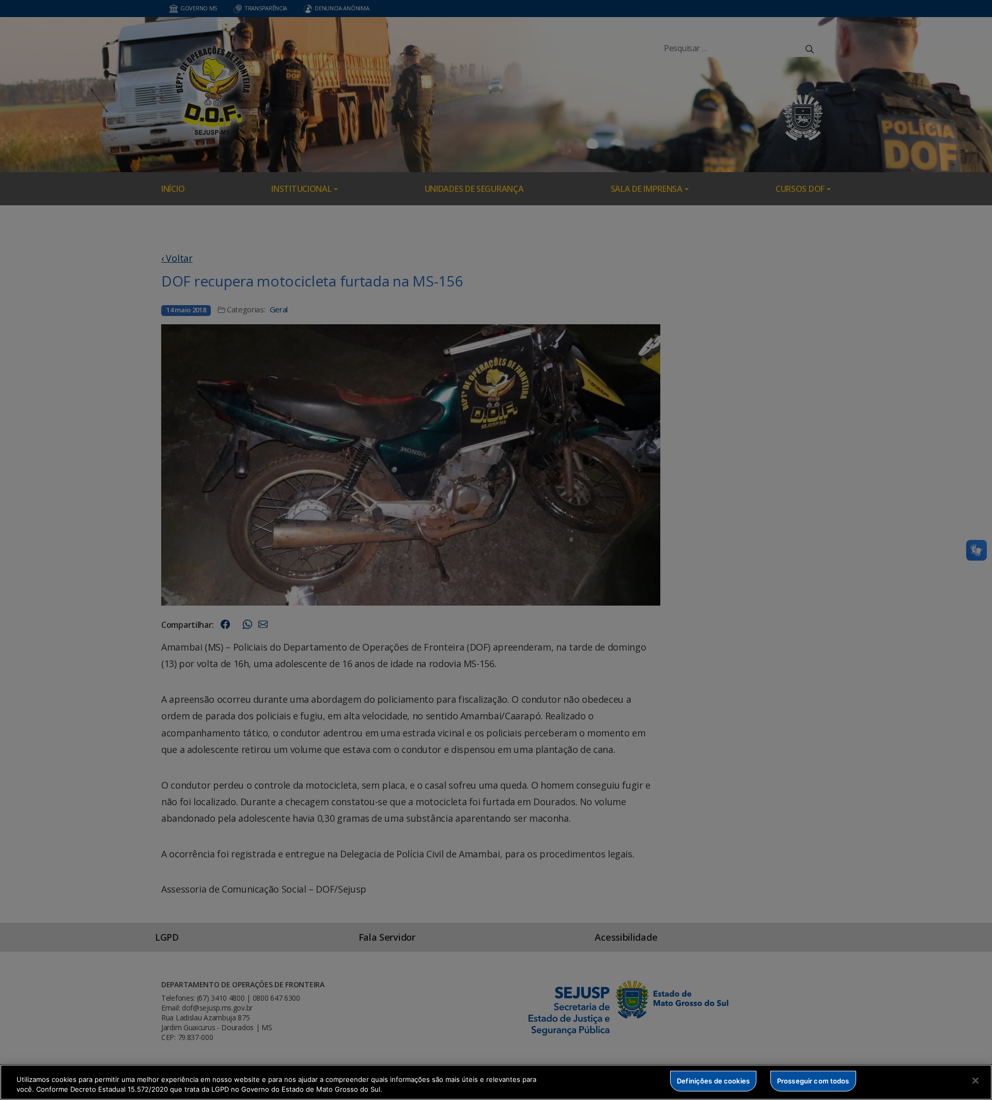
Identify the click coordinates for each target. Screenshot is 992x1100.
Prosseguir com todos (813, 1081)
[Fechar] (975, 1080)
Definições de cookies (713, 1081)
